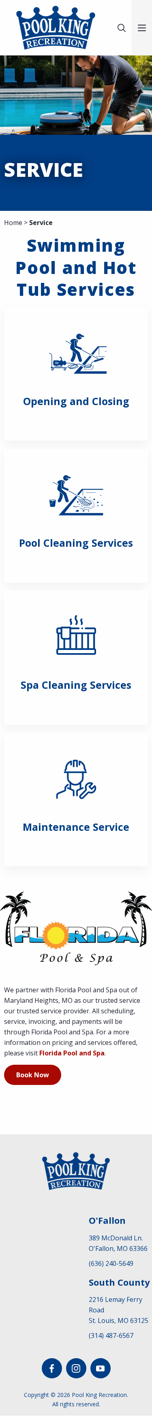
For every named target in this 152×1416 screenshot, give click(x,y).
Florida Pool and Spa (72, 1053)
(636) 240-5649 (111, 1263)
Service (41, 222)
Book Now (32, 1074)
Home (13, 222)
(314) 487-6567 (111, 1335)
